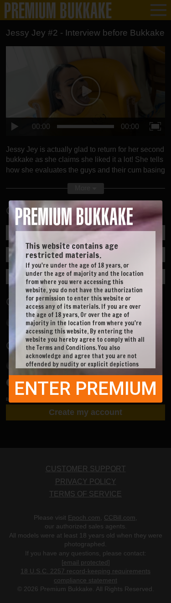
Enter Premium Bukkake (85, 390)
